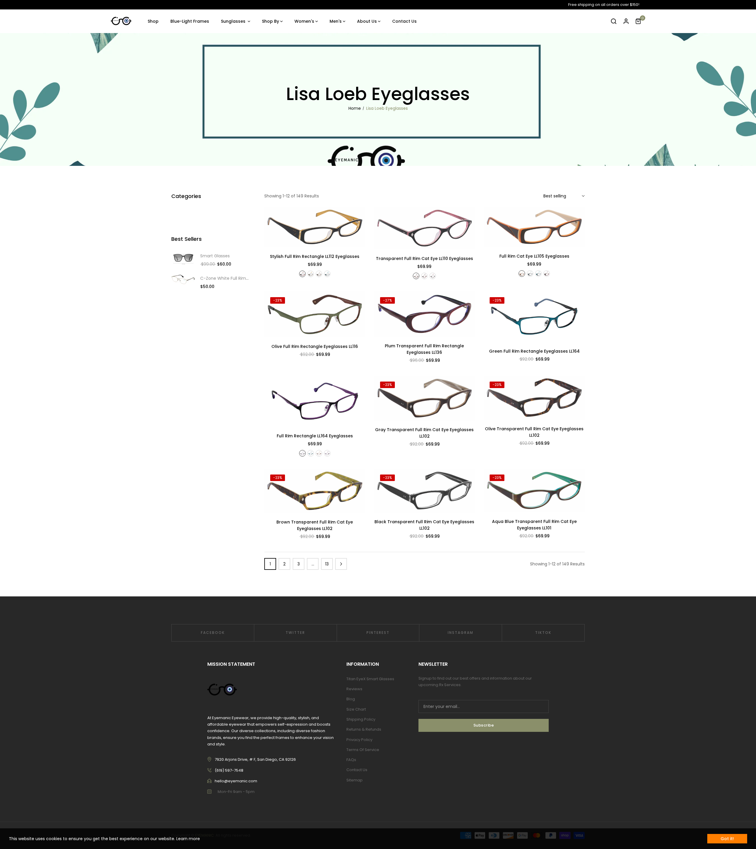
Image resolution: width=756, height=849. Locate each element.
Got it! (727, 839)
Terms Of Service (362, 750)
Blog (350, 699)
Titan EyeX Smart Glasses (370, 679)
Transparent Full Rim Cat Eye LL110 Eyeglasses (424, 258)
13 (327, 564)
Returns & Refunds (363, 729)
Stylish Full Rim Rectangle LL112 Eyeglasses (314, 256)
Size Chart (356, 709)
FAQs (351, 760)
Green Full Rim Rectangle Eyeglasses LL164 (534, 351)
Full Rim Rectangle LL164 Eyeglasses (315, 436)
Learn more (188, 839)
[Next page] (341, 564)
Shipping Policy (360, 719)
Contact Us (356, 770)
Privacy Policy (359, 739)
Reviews (354, 689)
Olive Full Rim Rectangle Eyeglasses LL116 (314, 346)
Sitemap (354, 780)
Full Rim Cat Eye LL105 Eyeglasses (534, 256)
